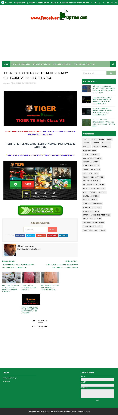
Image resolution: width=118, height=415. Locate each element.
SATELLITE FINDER (90, 200)
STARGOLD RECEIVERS (92, 207)
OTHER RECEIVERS (90, 173)
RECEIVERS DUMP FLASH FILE (94, 192)
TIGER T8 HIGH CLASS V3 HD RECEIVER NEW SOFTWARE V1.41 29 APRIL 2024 (30, 310)
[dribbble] (99, 2)
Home (6, 64)
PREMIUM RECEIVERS (91, 181)
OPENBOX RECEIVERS (91, 169)
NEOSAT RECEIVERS (41, 64)
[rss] (91, 2)
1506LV (101, 139)
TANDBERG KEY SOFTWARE (93, 222)
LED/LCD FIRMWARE (91, 154)
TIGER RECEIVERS (11, 70)
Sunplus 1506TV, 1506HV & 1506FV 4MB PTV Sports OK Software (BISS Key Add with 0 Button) (54, 2)
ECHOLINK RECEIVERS (21, 64)
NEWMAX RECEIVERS (91, 166)
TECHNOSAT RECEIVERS (92, 226)
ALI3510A (95, 143)
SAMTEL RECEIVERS (90, 196)
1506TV (86, 143)
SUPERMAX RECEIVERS (92, 219)
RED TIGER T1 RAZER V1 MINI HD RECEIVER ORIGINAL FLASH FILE (50, 287)
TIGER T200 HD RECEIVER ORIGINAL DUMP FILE (29, 287)
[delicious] (115, 2)
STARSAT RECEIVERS (62, 64)
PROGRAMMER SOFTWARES (93, 184)
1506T (109, 139)
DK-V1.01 (86, 147)
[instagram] (111, 2)
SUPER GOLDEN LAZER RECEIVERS (96, 215)
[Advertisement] (59, 42)
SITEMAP (6, 381)
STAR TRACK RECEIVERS (84, 64)
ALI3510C (106, 143)
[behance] (107, 2)
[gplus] (87, 2)
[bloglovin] (95, 2)
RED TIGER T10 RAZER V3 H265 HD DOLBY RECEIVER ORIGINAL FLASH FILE (10, 288)
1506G (93, 139)
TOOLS (102, 230)
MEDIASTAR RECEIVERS (92, 158)
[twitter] (83, 2)
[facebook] (79, 2)
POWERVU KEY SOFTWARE (93, 177)
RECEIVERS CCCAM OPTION (93, 188)
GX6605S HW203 (89, 150)
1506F (85, 139)
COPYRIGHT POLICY (10, 378)
